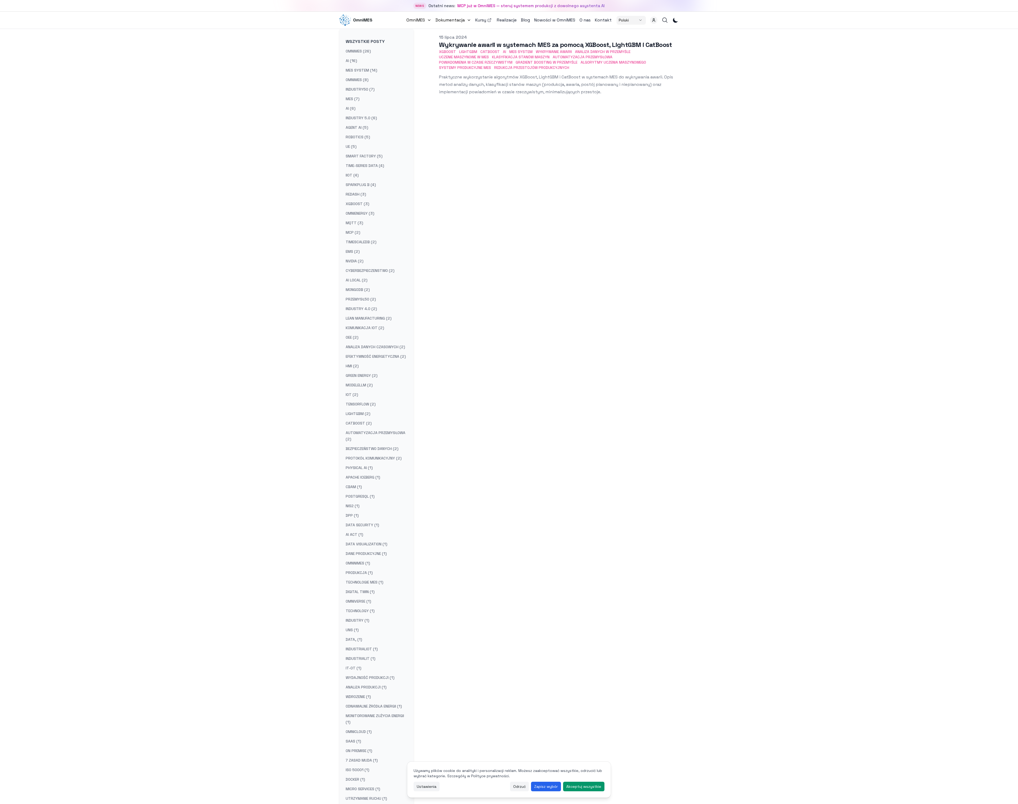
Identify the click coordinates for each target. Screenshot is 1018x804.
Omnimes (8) (357, 79)
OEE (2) (352, 337)
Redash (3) (356, 194)
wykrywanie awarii (554, 51)
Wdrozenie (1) (358, 696)
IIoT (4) (352, 175)
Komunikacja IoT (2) (365, 327)
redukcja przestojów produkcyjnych (531, 67)
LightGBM (468, 51)
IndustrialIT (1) (360, 658)
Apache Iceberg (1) (363, 477)
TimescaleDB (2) (361, 242)
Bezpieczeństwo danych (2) (372, 448)
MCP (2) (353, 232)
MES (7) (352, 98)
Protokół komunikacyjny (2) (374, 458)
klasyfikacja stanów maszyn (521, 57)
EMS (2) (353, 251)
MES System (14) (361, 70)
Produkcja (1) (359, 572)
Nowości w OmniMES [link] (554, 20)
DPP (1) (352, 515)
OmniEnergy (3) (360, 213)
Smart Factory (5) (364, 156)
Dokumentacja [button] (450, 20)
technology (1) (360, 610)
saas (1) (353, 741)
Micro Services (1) (363, 789)
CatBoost (490, 51)
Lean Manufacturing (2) (369, 318)
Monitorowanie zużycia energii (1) (375, 719)
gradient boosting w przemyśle (546, 62)
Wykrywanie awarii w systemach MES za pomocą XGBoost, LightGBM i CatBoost (555, 45)
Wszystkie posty (365, 41)
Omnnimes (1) (358, 563)
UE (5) (351, 146)
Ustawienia (426, 786)
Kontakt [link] (603, 20)
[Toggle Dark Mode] (675, 20)
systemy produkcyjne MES (465, 67)
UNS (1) (352, 630)
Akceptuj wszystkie (583, 786)
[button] (653, 20)
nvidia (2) (354, 261)
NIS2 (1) (352, 505)
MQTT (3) (354, 222)
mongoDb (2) (358, 289)
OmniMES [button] (415, 20)
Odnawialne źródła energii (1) (374, 706)
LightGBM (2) (358, 413)
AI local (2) (356, 280)
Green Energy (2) (362, 375)
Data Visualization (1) (366, 544)
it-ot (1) (353, 668)
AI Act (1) (354, 534)
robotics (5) (358, 137)
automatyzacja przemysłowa (582, 57)
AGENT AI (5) (357, 127)
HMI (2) (352, 366)
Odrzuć (519, 786)
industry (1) (357, 620)
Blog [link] (525, 20)
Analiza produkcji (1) (366, 687)
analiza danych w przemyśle (602, 51)
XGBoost (447, 51)
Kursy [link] (480, 20)
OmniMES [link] (362, 20)
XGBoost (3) (357, 203)
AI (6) (351, 108)
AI (504, 51)
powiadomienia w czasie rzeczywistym (475, 62)
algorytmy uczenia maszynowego (613, 62)
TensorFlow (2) (361, 404)
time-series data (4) (365, 165)
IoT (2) (352, 394)
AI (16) (351, 60)
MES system (521, 51)
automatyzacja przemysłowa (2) (375, 435)
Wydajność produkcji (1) (370, 677)
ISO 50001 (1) (357, 769)
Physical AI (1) (359, 467)
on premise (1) (359, 750)
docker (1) (355, 779)
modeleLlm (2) (359, 385)
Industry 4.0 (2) (361, 308)
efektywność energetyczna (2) (376, 356)
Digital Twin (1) (360, 591)
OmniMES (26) (358, 51)
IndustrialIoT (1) (362, 649)
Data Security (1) (362, 525)
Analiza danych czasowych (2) (375, 346)
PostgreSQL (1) (360, 496)
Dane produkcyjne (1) (366, 553)
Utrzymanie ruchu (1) (366, 798)
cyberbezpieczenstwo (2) (370, 270)
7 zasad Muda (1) (362, 760)
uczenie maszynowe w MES (464, 57)
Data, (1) (354, 639)
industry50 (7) (360, 89)
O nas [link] (585, 20)
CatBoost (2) (359, 423)
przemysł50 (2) (361, 299)
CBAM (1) (354, 486)
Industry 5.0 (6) (361, 118)
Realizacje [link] (507, 20)
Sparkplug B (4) (361, 184)
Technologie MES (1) (364, 582)
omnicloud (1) (359, 731)
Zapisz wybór (546, 786)
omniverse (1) (358, 601)
